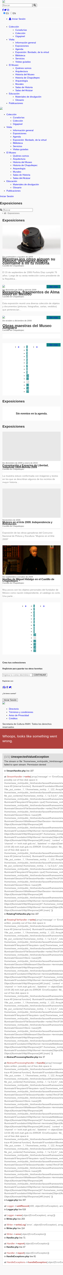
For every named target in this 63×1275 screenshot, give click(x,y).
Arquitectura (21, 71)
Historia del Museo (24, 74)
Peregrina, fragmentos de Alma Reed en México (30, 293)
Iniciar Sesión (18, 19)
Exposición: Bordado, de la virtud (32, 52)
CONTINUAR (40, 675)
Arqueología (21, 80)
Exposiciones (22, 46)
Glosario (19, 100)
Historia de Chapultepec (27, 77)
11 (27, 378)
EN (14, 13)
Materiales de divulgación (28, 96)
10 (27, 375)
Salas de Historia (24, 87)
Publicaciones (16, 103)
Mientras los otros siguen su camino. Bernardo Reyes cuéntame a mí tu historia (28, 261)
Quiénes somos (23, 68)
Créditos (13, 718)
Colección (14, 26)
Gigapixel (20, 36)
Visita (11, 39)
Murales (19, 84)
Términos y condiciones (21, 712)
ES (7, 13)
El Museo (13, 65)
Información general (25, 42)
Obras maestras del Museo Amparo (27, 326)
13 (27, 385)
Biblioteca (20, 55)
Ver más (53, 286)
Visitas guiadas (23, 61)
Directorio (14, 709)
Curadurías (21, 30)
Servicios (20, 58)
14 (27, 388)
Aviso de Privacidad (19, 715)
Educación (14, 93)
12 (27, 382)
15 (27, 391)
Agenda (19, 49)
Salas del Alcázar (24, 90)
